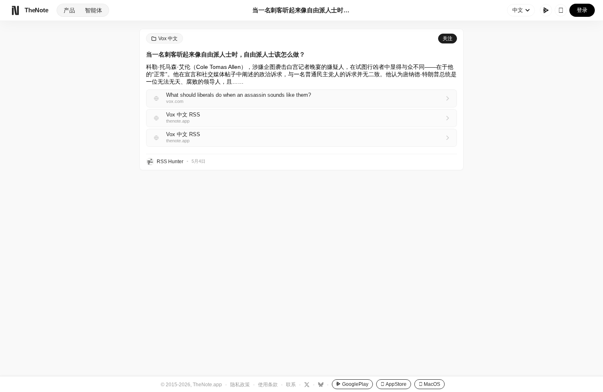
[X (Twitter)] (306, 384)
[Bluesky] (320, 384)
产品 (69, 10)
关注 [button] (447, 38)
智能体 (93, 10)
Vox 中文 (168, 38)
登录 (582, 10)
